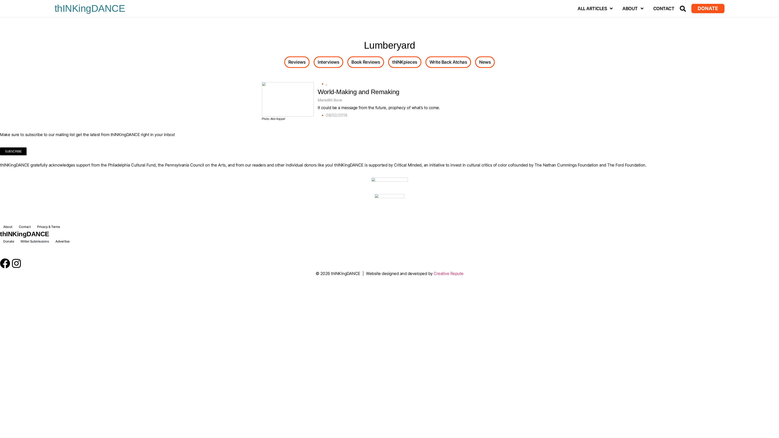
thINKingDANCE (90, 8)
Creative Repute (449, 273)
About (630, 8)
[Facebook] (5, 263)
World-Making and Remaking (358, 92)
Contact (664, 8)
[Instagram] (16, 263)
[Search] (683, 9)
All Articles (592, 8)
